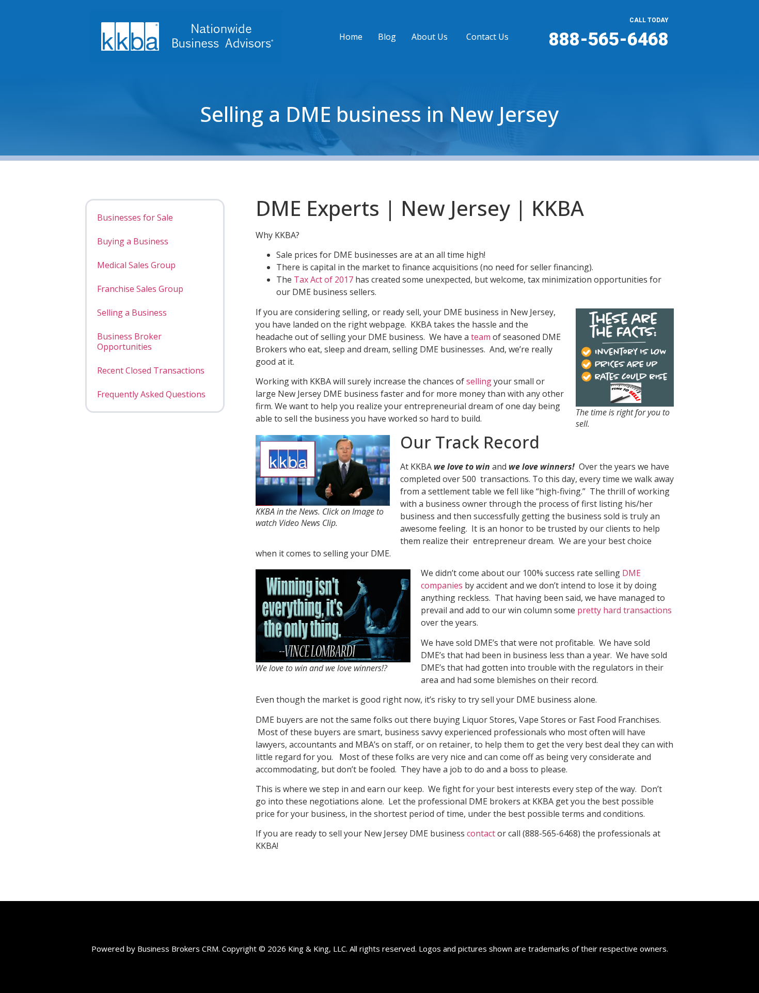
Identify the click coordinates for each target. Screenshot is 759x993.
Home (350, 36)
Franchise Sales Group (140, 288)
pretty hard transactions (624, 610)
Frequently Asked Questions (151, 394)
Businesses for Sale (135, 217)
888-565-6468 (609, 39)
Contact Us (487, 36)
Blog (387, 36)
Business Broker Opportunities (129, 341)
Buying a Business (132, 241)
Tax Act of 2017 (323, 279)
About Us (430, 36)
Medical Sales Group (136, 265)
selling (479, 381)
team (482, 337)
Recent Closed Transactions (150, 370)
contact (482, 833)
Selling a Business (132, 312)
